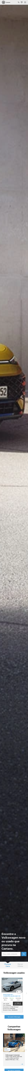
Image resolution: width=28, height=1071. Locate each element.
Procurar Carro (8, 965)
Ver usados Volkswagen (14, 1017)
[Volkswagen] (3, 2)
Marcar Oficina (20, 965)
